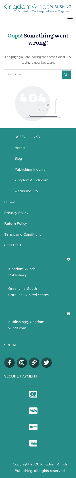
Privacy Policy (16, 212)
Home (19, 147)
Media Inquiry (26, 191)
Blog (18, 158)
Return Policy (15, 223)
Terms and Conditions (22, 234)
